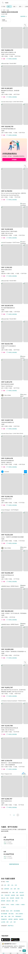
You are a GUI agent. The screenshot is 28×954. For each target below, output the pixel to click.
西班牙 (4, 10)
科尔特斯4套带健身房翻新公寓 (8, 128)
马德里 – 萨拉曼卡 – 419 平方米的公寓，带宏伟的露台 (14, 613)
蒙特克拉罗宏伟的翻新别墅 (7, 460)
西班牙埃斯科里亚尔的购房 (7, 384)
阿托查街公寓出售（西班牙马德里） (9, 231)
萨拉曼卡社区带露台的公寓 (7, 575)
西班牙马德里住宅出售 (6, 801)
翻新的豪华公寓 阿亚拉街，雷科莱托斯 (10, 90)
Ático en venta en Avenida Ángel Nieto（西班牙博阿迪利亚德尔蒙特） (14, 193)
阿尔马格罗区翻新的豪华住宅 (8, 307)
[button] (17, 815)
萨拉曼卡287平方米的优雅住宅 (8, 346)
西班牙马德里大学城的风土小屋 (8, 52)
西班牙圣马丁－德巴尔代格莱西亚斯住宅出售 (11, 762)
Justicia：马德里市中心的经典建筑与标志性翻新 (12, 537)
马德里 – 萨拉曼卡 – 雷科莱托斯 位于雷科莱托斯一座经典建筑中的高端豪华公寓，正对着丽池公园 (14, 651)
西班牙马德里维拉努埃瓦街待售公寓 (9, 728)
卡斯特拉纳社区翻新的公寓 (7, 422)
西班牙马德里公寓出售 (6, 269)
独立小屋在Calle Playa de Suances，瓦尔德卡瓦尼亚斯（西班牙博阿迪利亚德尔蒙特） (14, 689)
